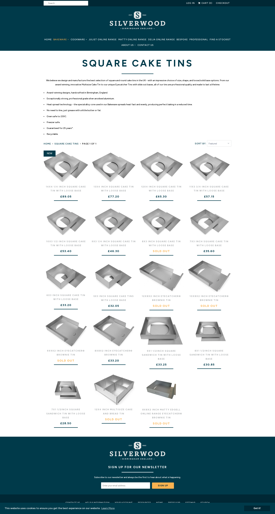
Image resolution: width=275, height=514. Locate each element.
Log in (190, 3)
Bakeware (60, 39)
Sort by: (201, 143)
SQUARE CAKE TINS (137, 63)
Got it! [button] (257, 508)
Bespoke (182, 39)
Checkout (223, 3)
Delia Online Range (161, 39)
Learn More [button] (108, 508)
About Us (127, 45)
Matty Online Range (132, 39)
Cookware (78, 39)
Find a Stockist (220, 39)
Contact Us (146, 45)
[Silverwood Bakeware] (137, 21)
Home (48, 39)
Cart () (206, 3)
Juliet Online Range (103, 39)
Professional (198, 39)
